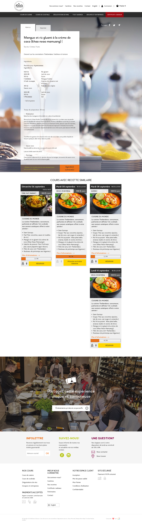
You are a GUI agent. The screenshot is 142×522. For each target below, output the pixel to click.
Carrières (68, 6)
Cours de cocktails (43, 14)
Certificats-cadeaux (114, 14)
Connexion (108, 6)
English (94, 6)
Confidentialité (78, 489)
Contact (87, 6)
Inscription (76, 475)
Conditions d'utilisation (81, 486)
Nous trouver (101, 456)
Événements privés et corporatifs (69, 408)
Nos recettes (52, 485)
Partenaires (51, 492)
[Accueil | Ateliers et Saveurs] (20, 6)
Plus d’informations (29, 255)
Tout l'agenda (78, 14)
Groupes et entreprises (95, 14)
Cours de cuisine (26, 14)
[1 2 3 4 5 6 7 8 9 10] (94, 346)
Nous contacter (101, 452)
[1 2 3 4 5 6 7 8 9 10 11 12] (24, 264)
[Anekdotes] (119, 519)
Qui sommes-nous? (54, 477)
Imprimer (43, 28)
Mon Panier (77, 482)
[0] (59, 262)
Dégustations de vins (61, 14)
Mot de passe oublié (80, 479)
